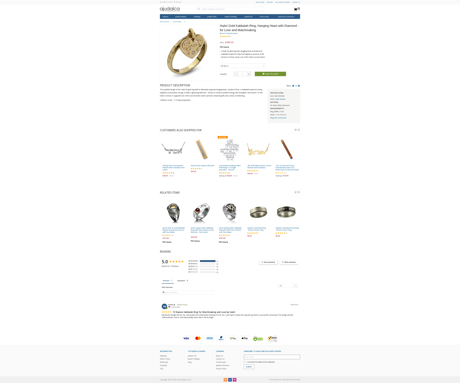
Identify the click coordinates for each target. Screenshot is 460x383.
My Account (260, 2)
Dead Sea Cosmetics (286, 16)
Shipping (270, 2)
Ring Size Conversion (278, 118)
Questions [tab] (181, 280)
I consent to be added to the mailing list (261, 362)
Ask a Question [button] (269, 262)
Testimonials (221, 362)
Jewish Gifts (212, 16)
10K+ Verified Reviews (282, 2)
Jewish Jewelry (180, 16)
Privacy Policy (221, 368)
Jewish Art (249, 16)
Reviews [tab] (166, 280)
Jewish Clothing (231, 16)
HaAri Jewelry (280, 99)
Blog (189, 362)
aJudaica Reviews (222, 365)
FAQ (161, 368)
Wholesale (164, 362)
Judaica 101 (192, 356)
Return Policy (165, 359)
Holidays (197, 16)
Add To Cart (272, 74)
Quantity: (223, 74)
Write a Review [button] (290, 262)
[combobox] (230, 9)
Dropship (163, 365)
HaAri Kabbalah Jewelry (230, 33)
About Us (219, 356)
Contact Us (296, 2)
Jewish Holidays (194, 359)
